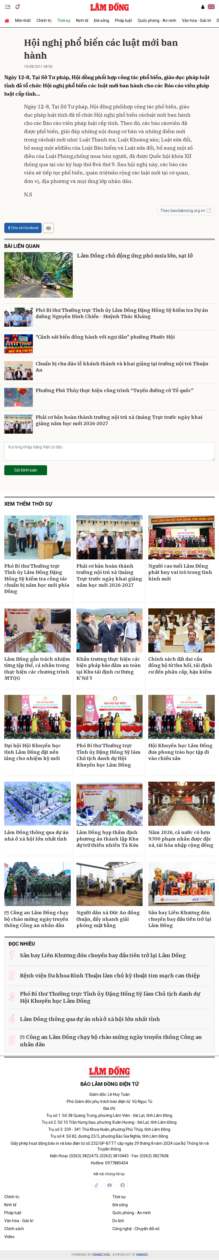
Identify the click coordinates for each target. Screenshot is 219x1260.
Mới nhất (23, 20)
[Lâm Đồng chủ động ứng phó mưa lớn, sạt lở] (38, 275)
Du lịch (118, 1220)
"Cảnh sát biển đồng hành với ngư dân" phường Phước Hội (105, 337)
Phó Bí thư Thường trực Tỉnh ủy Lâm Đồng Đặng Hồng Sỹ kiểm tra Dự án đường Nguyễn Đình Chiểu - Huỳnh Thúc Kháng (122, 313)
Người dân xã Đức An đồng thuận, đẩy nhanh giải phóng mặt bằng (108, 919)
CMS (101, 1255)
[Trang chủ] (8, 20)
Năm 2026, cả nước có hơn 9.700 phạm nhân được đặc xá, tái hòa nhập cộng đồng (180, 838)
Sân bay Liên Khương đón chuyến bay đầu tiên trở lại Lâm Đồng (179, 919)
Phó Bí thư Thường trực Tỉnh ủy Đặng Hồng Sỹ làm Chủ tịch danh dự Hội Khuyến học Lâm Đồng (108, 755)
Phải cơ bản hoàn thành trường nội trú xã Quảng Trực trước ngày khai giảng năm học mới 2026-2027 (119, 420)
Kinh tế (82, 20)
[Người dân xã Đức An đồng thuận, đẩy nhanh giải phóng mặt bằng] (109, 884)
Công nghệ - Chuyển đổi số (135, 1228)
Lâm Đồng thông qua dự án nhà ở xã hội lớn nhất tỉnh (36, 835)
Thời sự (63, 20)
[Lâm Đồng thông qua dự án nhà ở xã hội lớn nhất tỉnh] (37, 804)
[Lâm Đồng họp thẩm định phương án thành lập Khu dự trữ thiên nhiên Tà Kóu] (109, 804)
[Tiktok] (96, 1184)
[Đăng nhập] (202, 7)
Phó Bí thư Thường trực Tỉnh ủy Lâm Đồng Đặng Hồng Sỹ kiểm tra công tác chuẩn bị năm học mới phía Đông (36, 578)
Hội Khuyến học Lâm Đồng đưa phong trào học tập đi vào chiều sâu (180, 752)
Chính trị (43, 20)
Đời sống (101, 20)
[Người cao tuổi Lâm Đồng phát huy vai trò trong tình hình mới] (181, 537)
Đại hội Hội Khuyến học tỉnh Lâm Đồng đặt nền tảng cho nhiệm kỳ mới (32, 752)
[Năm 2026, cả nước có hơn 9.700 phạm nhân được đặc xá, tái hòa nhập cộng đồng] (181, 804)
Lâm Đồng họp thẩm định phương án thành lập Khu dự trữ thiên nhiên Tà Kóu (107, 838)
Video (9, 1236)
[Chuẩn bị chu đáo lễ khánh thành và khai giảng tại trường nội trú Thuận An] (18, 370)
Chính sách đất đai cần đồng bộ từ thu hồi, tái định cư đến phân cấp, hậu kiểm (180, 665)
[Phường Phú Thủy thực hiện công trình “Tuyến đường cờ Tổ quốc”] (18, 397)
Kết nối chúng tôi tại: (109, 1174)
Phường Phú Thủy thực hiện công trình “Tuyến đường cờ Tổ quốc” (115, 390)
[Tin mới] (17, 6)
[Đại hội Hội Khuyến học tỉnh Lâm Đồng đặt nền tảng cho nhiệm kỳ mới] (37, 717)
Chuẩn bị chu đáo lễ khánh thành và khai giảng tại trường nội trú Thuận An (122, 367)
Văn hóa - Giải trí (196, 20)
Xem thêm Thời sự (28, 504)
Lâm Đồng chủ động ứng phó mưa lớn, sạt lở (135, 255)
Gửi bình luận (25, 470)
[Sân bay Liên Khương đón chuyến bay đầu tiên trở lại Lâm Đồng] (181, 884)
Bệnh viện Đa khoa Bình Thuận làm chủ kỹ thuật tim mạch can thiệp (110, 975)
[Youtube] (109, 1184)
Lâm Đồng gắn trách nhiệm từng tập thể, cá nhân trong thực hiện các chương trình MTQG (37, 668)
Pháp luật (123, 20)
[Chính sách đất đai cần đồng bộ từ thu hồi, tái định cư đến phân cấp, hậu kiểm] (181, 630)
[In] (48, 228)
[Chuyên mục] (7, 6)
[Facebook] (122, 1184)
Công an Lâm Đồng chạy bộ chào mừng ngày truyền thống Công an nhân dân (36, 919)
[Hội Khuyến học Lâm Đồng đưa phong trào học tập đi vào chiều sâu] (181, 717)
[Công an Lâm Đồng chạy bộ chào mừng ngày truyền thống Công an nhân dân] (37, 884)
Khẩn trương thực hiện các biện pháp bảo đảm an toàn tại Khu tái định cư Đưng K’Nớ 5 (108, 668)
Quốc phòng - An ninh (157, 20)
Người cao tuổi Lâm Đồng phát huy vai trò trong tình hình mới (180, 572)
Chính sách (14, 1228)
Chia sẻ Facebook (24, 228)
